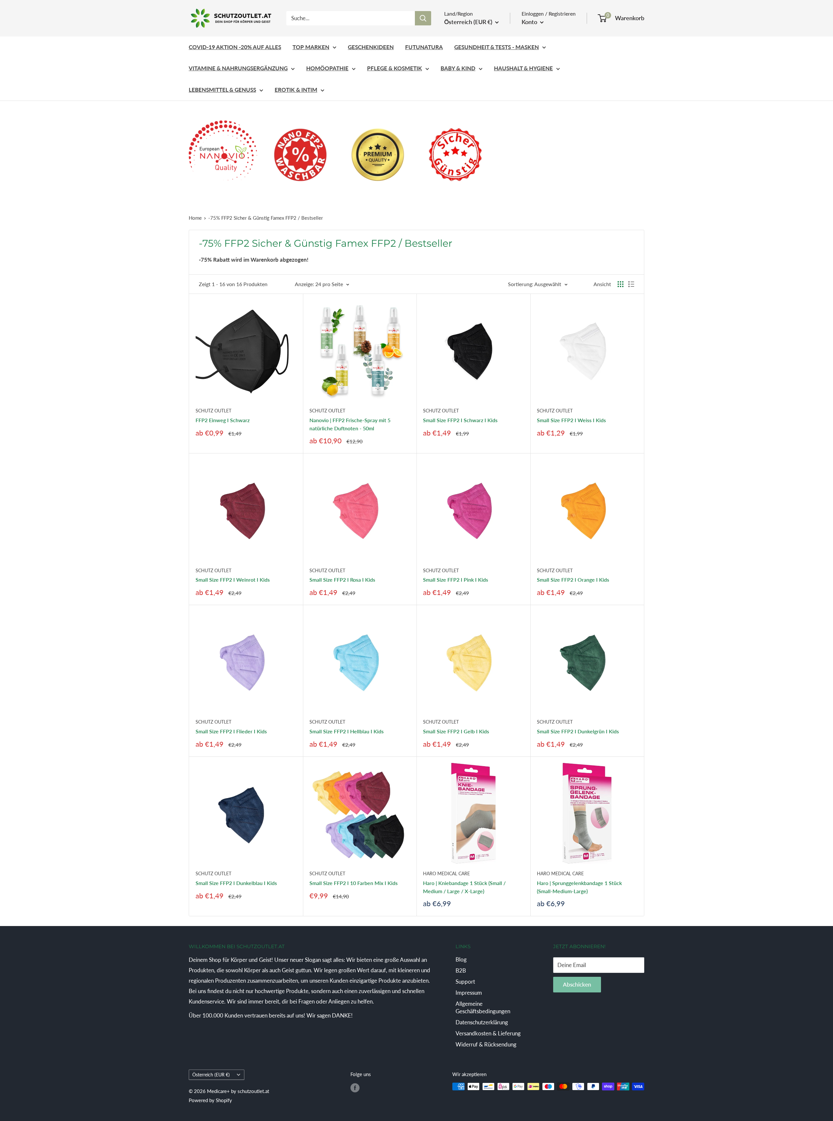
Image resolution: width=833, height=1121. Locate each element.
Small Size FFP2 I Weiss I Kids (571, 420)
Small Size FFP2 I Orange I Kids (573, 579)
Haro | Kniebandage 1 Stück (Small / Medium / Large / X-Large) (464, 887)
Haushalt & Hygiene (523, 68)
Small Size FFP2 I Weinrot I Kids (233, 579)
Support (465, 981)
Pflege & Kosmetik (394, 68)
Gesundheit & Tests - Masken (496, 47)
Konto (530, 21)
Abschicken (577, 984)
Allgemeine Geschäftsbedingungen (483, 1007)
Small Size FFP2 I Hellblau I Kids (346, 731)
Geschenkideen (371, 47)
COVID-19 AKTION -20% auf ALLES (235, 47)
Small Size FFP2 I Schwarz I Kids (460, 420)
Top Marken (311, 47)
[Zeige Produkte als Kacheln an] (620, 284)
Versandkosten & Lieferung (488, 1033)
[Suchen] (423, 18)
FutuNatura (424, 47)
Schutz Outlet (213, 410)
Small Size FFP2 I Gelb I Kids (456, 731)
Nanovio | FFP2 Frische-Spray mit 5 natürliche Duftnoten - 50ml (349, 424)
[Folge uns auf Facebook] (355, 1087)
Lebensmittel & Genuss (222, 89)
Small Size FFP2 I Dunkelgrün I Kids (578, 731)
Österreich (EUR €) (211, 1074)
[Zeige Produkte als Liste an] (631, 284)
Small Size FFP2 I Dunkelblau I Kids (236, 883)
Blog (461, 959)
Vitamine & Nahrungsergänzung (238, 68)
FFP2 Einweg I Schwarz (223, 420)
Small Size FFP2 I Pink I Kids (455, 579)
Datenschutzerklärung (482, 1022)
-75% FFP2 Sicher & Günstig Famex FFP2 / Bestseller (265, 218)
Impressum (469, 992)
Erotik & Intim (296, 89)
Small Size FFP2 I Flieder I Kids (231, 731)
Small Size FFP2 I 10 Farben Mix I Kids (353, 883)
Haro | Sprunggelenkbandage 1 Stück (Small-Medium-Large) (579, 887)
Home (195, 218)
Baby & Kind (458, 68)
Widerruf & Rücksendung (486, 1044)
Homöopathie (327, 68)
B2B (461, 970)
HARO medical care (446, 873)
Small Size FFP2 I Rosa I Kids (342, 579)
